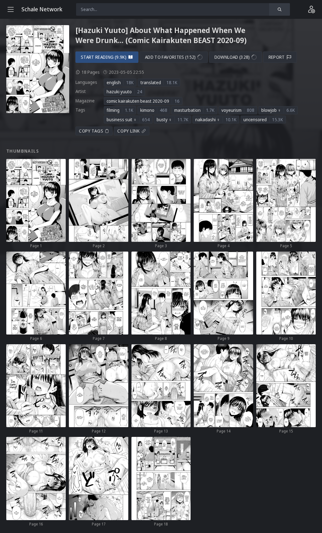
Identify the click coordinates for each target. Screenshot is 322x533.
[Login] (311, 9)
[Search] (279, 9)
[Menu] (10, 9)
